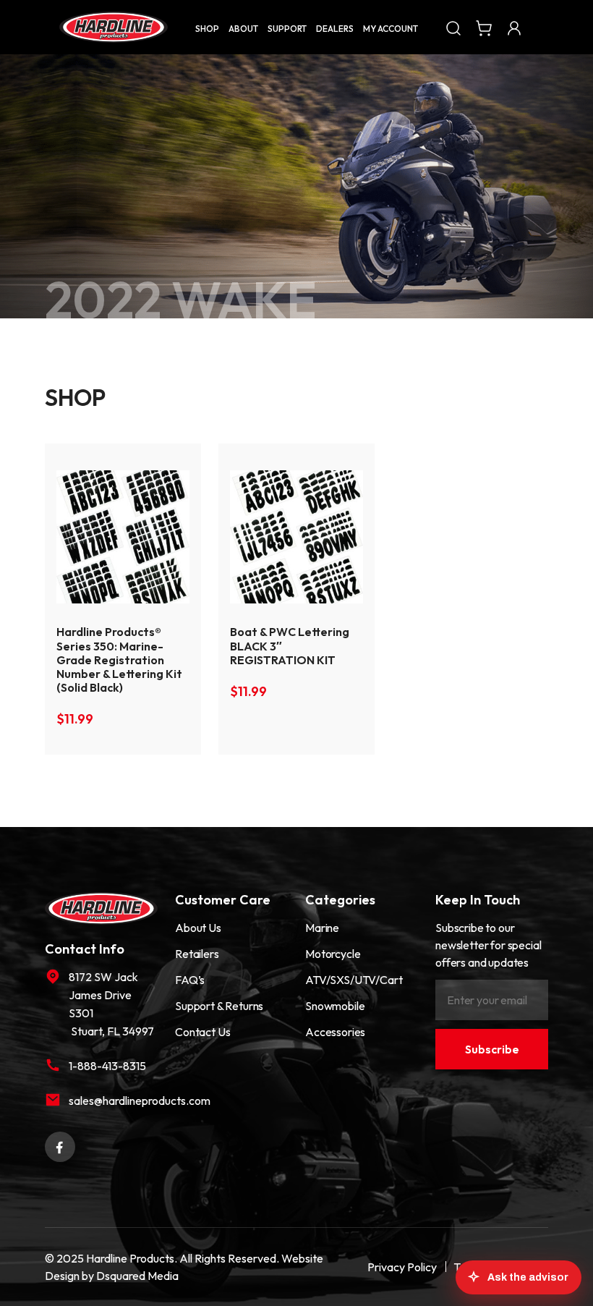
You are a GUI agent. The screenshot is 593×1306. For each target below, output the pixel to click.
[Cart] (483, 26)
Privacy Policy (402, 1267)
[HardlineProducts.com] (113, 27)
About (243, 28)
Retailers (197, 953)
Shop (207, 28)
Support (287, 28)
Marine (322, 927)
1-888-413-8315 (107, 1066)
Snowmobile (334, 1005)
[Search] (453, 26)
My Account (390, 28)
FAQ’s (190, 979)
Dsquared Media (137, 1275)
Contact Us (202, 1032)
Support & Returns (219, 1005)
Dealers (335, 28)
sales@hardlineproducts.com (113, 1100)
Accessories (335, 1032)
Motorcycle (332, 953)
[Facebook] (60, 1145)
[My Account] (514, 26)
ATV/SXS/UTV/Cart (353, 979)
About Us (198, 927)
